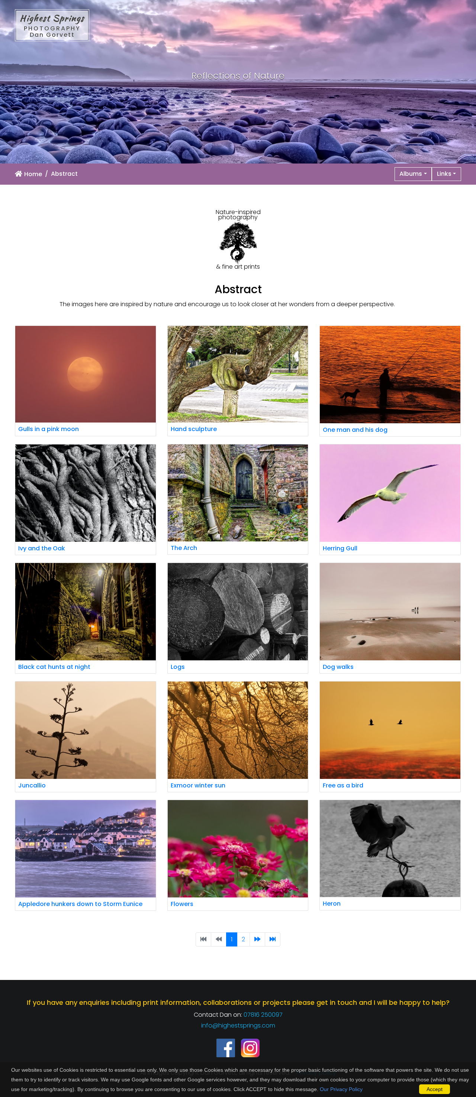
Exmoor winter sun (198, 785)
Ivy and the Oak (41, 548)
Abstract (64, 173)
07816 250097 (263, 1014)
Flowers (182, 903)
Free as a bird (343, 785)
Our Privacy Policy (341, 1089)
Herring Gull (340, 548)
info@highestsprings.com (238, 1025)
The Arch (184, 547)
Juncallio (32, 785)
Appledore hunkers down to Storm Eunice (80, 903)
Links (444, 173)
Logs (178, 666)
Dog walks (338, 666)
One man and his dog (355, 429)
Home (33, 174)
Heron (332, 903)
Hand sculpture (194, 429)
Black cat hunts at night (54, 666)
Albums (410, 173)
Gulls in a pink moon (48, 429)
